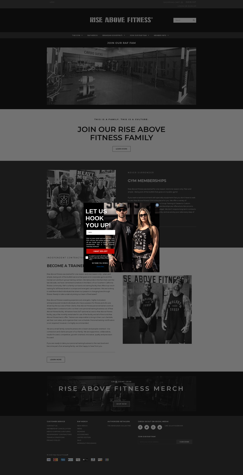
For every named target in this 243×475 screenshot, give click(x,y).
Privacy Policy (100, 266)
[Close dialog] (157, 205)
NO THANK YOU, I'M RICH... (100, 263)
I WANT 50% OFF (100, 251)
